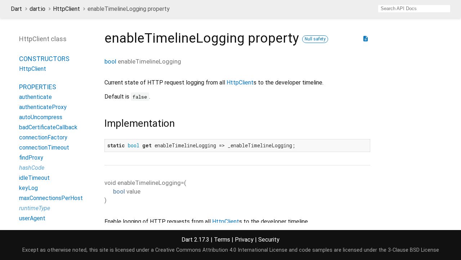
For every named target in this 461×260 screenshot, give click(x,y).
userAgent (32, 218)
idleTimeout (34, 177)
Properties (37, 87)
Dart (16, 8)
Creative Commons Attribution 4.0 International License (221, 250)
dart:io (37, 8)
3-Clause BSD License (413, 250)
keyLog (28, 188)
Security (268, 239)
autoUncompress (40, 117)
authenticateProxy (43, 107)
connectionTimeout (44, 147)
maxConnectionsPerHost (51, 198)
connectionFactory (43, 137)
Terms (222, 239)
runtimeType (34, 208)
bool (110, 61)
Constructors (44, 58)
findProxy (31, 157)
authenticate (35, 97)
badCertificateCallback (48, 127)
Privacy (244, 239)
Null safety (315, 39)
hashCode (31, 167)
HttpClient (66, 8)
